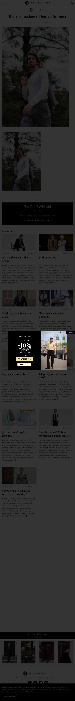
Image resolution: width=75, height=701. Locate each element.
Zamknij (70, 332)
